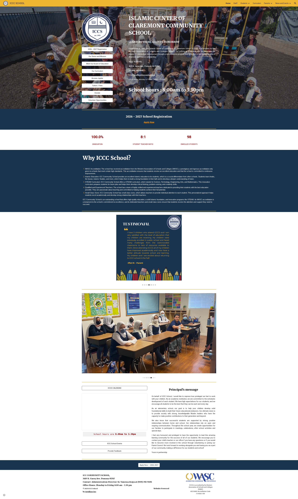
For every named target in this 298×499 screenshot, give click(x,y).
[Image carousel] (149, 250)
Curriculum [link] (257, 3)
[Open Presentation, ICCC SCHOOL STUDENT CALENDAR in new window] (143, 396)
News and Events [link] (282, 3)
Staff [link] (235, 3)
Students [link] (243, 3)
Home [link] (228, 3)
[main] (172, 25)
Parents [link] (267, 3)
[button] (295, 3)
